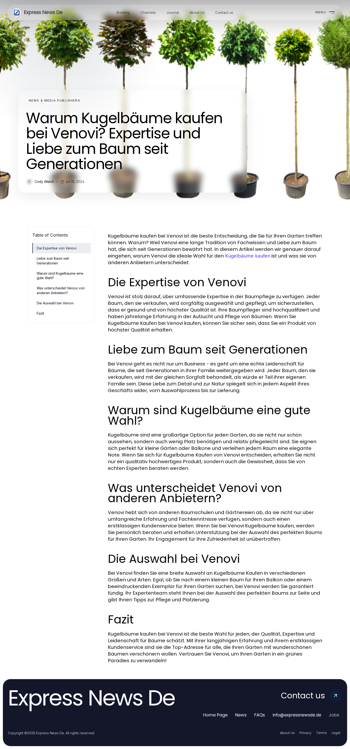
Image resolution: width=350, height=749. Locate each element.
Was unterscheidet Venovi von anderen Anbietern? (61, 290)
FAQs (259, 715)
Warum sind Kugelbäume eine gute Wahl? (60, 275)
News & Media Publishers (54, 100)
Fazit (40, 313)
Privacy (305, 732)
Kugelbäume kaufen (247, 256)
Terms (321, 732)
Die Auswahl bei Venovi (55, 303)
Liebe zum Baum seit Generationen (53, 260)
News (241, 715)
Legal (336, 732)
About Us (287, 732)
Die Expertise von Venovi (56, 248)
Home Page (215, 715)
